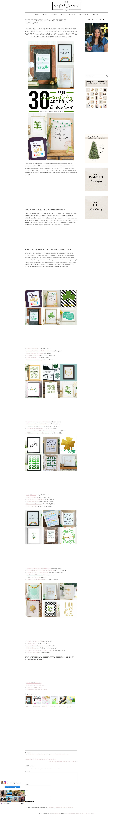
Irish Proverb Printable (33, 577)
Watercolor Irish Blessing (34, 360)
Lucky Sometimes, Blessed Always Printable (39, 650)
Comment (27, 772)
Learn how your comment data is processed (60, 807)
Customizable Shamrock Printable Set (37, 424)
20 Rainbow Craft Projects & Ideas (36, 689)
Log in (92, 813)
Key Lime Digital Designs (74, 813)
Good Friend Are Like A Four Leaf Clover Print (39, 431)
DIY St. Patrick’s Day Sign (33, 683)
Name (27, 784)
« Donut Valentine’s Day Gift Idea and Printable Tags (40, 759)
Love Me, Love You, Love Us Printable (37, 351)
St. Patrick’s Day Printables (28, 705)
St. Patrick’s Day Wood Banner (35, 685)
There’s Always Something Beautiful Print (38, 568)
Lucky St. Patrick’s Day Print (34, 641)
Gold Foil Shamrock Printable (35, 499)
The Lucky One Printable (33, 504)
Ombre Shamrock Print (33, 501)
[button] (21, 803)
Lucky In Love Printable (33, 355)
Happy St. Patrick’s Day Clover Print (37, 422)
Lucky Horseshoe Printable (34, 428)
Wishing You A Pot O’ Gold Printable (37, 572)
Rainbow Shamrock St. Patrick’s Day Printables (40, 570)
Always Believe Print (32, 497)
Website (27, 795)
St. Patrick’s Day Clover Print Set (36, 426)
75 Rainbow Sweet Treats (34, 687)
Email (26, 790)
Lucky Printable (31, 495)
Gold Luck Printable (32, 652)
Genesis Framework (55, 813)
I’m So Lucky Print (31, 506)
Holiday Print (47, 754)
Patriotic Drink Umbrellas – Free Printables (70, 706)
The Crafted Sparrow (66, 8)
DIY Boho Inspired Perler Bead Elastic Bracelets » (62, 761)
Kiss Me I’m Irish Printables (34, 575)
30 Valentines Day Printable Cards (37, 705)
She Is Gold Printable (32, 348)
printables (55, 754)
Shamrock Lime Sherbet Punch (53, 705)
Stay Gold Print (30, 643)
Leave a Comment (34, 24)
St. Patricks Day (66, 754)
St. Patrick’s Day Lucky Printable (35, 579)
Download (32, 754)
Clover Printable (31, 357)
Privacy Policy (86, 813)
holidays (31, 752)
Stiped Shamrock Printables (34, 353)
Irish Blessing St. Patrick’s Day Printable (38, 433)
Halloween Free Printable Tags (62, 705)
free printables (36, 754)
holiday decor (42, 754)
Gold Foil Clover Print (32, 648)
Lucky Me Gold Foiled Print (34, 646)
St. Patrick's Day (60, 754)
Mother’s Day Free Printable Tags (45, 705)
